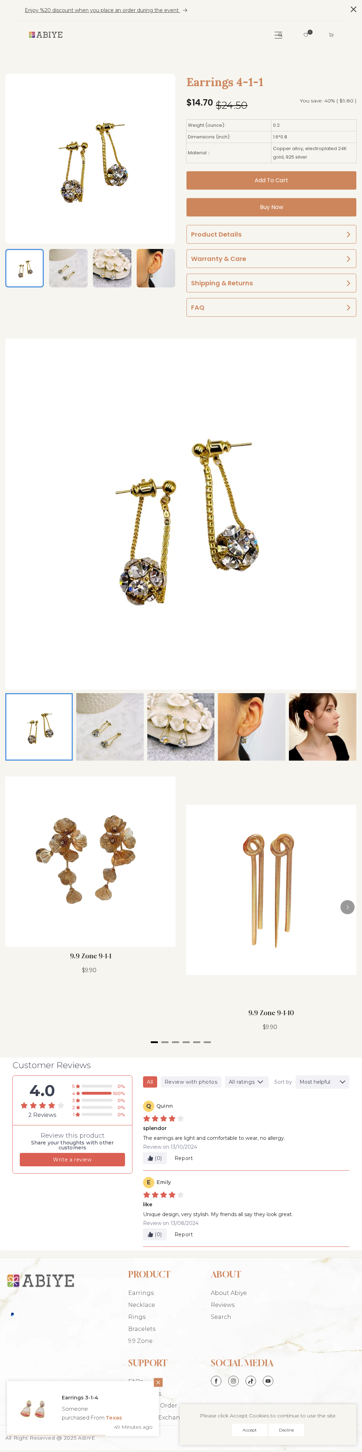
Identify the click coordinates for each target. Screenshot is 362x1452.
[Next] (347, 907)
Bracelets (141, 1329)
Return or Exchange (158, 1417)
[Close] (150, 1391)
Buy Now (271, 207)
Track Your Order (152, 1405)
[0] (306, 35)
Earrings (141, 1293)
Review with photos (191, 1082)
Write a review (72, 1159)
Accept (250, 1430)
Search (221, 1317)
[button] (280, 35)
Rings (137, 1317)
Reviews (223, 1305)
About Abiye (229, 1293)
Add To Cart (271, 180)
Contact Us (144, 1393)
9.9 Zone (140, 1341)
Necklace (141, 1305)
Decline (286, 1430)
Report (183, 1158)
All (150, 1082)
